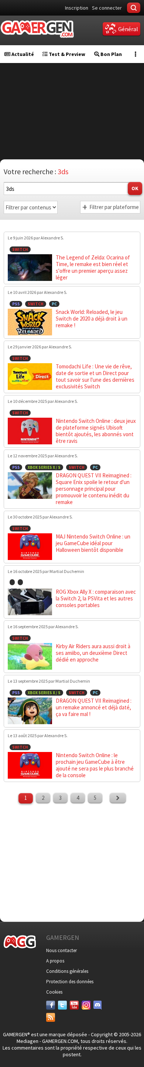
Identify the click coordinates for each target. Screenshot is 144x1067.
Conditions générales (67, 971)
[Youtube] (74, 1005)
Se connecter (107, 7)
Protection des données (69, 981)
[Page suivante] (118, 798)
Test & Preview (66, 54)
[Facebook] (50, 1005)
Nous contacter (61, 950)
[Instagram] (86, 1005)
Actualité (22, 54)
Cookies (54, 992)
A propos (55, 961)
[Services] (50, 1017)
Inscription (76, 7)
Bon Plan (110, 54)
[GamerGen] (37, 29)
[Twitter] (62, 1005)
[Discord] (97, 1005)
